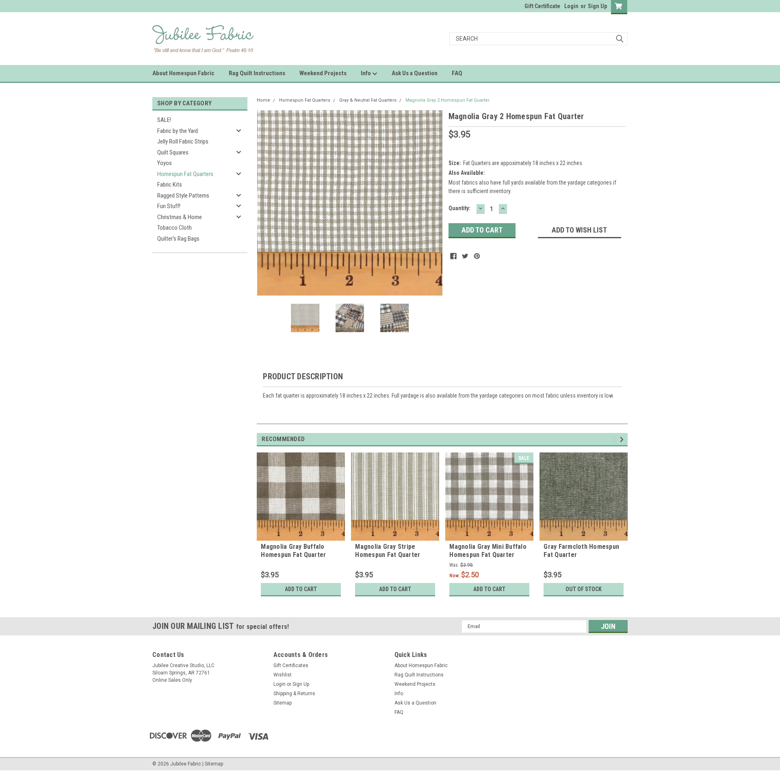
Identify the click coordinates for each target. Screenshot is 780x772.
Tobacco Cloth (174, 227)
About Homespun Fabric (183, 73)
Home (263, 100)
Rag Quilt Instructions (257, 73)
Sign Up (597, 6)
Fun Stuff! (168, 206)
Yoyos (164, 163)
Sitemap (282, 703)
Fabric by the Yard (177, 131)
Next (434, 202)
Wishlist (282, 675)
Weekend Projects (323, 73)
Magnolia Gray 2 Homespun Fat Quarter (447, 100)
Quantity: (459, 208)
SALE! (164, 120)
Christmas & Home (179, 217)
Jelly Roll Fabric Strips (182, 141)
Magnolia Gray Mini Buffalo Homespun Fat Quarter (487, 551)
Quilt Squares (172, 152)
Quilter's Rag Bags (178, 238)
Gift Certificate (542, 6)
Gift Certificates (290, 665)
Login (571, 6)
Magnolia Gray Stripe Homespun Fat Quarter (387, 551)
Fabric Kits (169, 184)
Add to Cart (301, 589)
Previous (265, 202)
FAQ (457, 73)
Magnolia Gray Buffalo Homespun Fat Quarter (293, 551)
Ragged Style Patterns (183, 195)
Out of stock (584, 589)
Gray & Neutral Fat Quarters (367, 100)
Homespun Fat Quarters (185, 174)
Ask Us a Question (415, 73)
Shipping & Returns (294, 693)
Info (366, 73)
